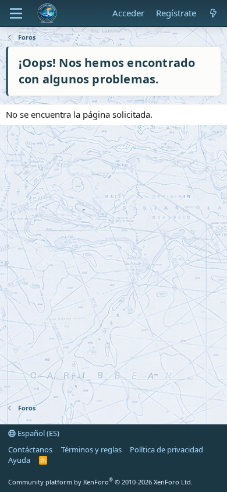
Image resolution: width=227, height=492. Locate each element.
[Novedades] (213, 13)
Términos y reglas (91, 449)
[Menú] (16, 13)
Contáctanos (30, 449)
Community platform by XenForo (100, 481)
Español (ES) (37, 433)
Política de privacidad (166, 449)
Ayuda (19, 460)
